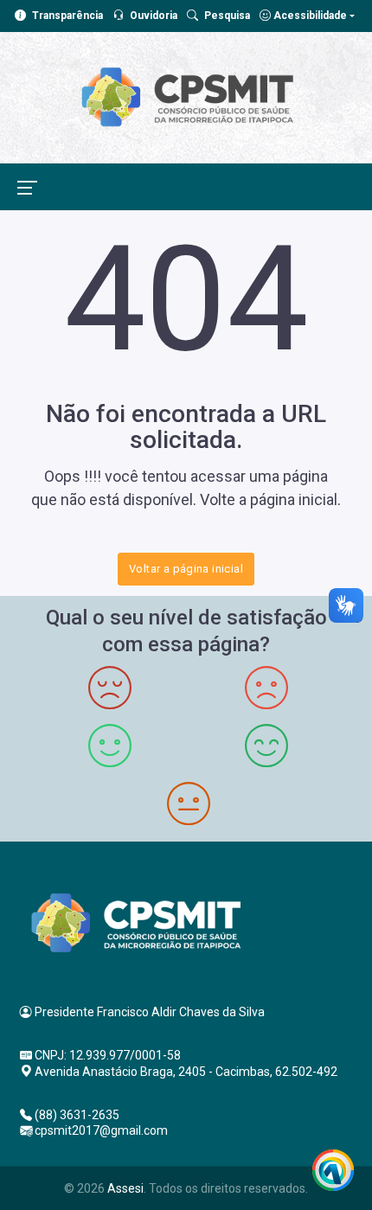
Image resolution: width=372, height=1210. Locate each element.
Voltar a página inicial (186, 568)
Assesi (125, 1188)
